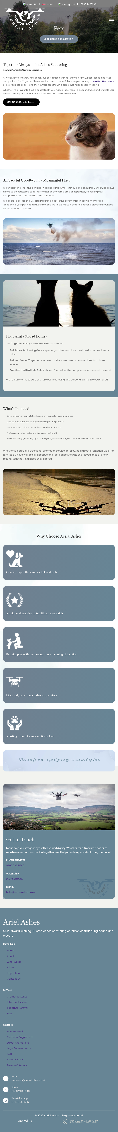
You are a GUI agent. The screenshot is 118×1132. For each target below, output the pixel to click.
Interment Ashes (17, 1002)
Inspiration (13, 973)
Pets (9, 1013)
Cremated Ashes (17, 996)
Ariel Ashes (21, 922)
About (10, 956)
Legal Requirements (19, 1048)
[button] (59, 39)
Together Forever (17, 1008)
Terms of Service (17, 1065)
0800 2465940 (88, 4)
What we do (14, 962)
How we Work (15, 1031)
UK (35, 4)
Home (10, 950)
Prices (10, 967)
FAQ (9, 1054)
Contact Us (14, 978)
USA (73, 4)
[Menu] (111, 19)
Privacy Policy (15, 1059)
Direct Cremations (18, 1042)
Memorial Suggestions (20, 1037)
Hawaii (50, 4)
